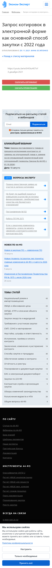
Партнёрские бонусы (13, 448)
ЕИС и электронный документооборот (22, 374)
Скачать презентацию (26, 88)
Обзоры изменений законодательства (22, 391)
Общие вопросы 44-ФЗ (15, 401)
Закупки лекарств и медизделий (19, 318)
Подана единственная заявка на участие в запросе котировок (21, 185)
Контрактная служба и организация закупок (21, 385)
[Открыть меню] (46, 4)
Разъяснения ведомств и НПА (18, 396)
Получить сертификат (26, 82)
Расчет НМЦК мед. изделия (16, 486)
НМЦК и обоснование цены (17, 306)
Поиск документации (13, 495)
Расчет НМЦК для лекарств (16, 482)
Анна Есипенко (39, 50)
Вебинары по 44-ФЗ (12, 430)
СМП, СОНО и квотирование (17, 328)
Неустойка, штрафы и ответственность (23, 333)
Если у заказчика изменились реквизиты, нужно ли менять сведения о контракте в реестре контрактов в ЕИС (21, 229)
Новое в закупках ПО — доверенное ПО (23, 250)
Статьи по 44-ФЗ (10, 425)
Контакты (7, 457)
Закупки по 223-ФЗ (13, 379)
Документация (10, 453)
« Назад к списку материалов (18, 56)
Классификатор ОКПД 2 (14, 472)
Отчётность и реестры (15, 363)
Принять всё (26, 563)
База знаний (9, 434)
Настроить (26, 549)
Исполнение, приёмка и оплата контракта (19, 340)
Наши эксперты (10, 444)
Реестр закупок (10, 505)
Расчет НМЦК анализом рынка (17, 477)
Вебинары (16, 12)
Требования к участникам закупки (20, 323)
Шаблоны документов (13, 439)
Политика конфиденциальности (17, 543)
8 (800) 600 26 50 (10, 519)
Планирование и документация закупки (23, 368)
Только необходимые (26, 556)
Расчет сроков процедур (14, 491)
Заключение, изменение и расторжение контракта (23, 347)
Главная (5, 12)
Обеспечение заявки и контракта (20, 358)
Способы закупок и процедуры (19, 353)
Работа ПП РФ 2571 (15, 218)
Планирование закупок (14, 500)
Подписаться (38, 124)
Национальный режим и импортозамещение (16, 299)
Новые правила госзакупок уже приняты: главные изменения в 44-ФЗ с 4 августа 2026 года (25, 262)
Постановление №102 (16, 211)
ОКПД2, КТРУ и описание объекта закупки (20, 312)
